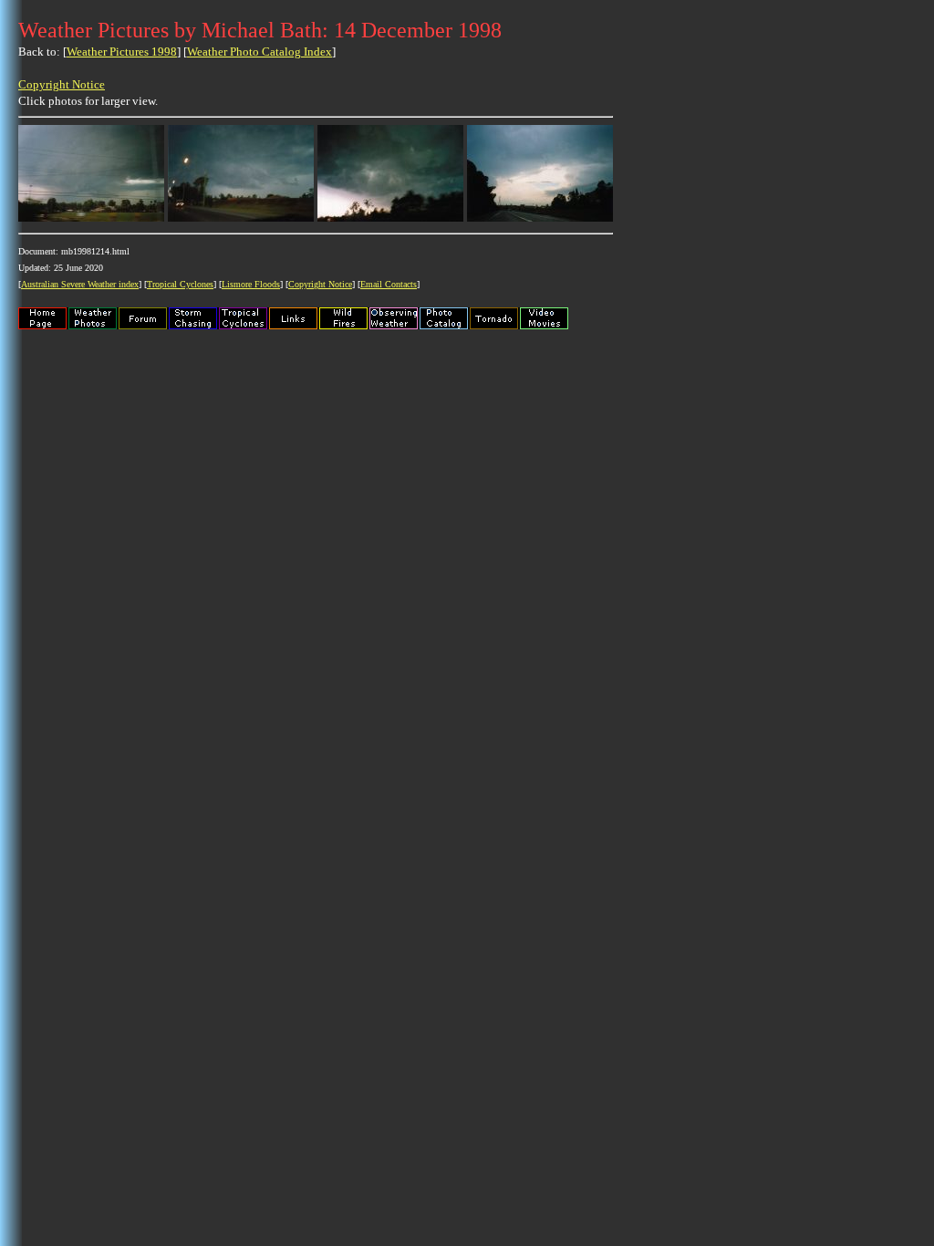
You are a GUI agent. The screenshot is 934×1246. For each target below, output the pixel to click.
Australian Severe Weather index (80, 284)
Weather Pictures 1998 (122, 51)
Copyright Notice (61, 84)
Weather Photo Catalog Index (259, 51)
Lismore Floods (251, 284)
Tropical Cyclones (180, 284)
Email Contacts (388, 284)
